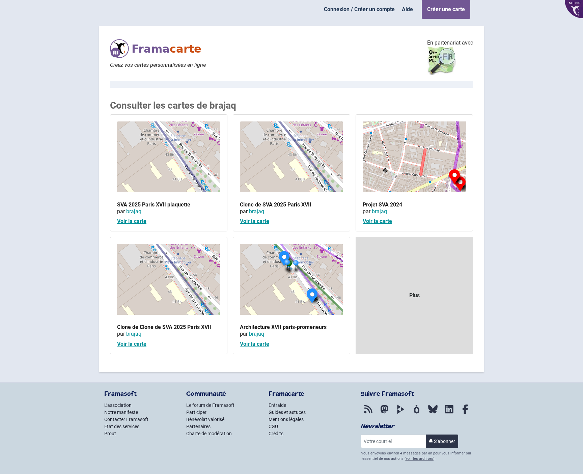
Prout (110, 433)
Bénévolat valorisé (205, 419)
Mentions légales (286, 419)
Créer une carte (446, 9)
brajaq (133, 211)
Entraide (277, 405)
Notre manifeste (121, 412)
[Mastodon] (384, 414)
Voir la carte (131, 221)
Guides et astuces (287, 412)
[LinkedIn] (449, 414)
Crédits (276, 433)
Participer (196, 412)
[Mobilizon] (416, 414)
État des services (121, 426)
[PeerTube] (400, 414)
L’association (118, 405)
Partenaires (198, 426)
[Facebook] (465, 414)
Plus (414, 295)
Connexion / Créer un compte (359, 9)
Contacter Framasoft (126, 419)
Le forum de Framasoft (210, 405)
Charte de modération (209, 433)
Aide (407, 9)
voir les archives (419, 458)
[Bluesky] (432, 414)
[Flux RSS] (368, 414)
